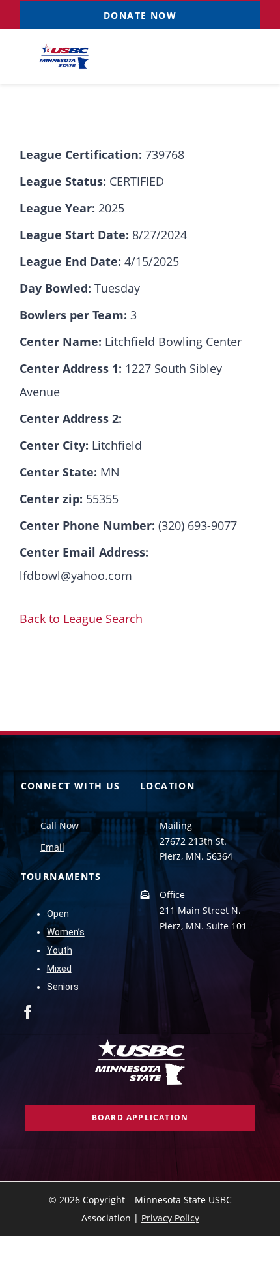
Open (58, 914)
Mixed (59, 968)
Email (52, 847)
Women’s (66, 932)
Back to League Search (81, 618)
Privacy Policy (170, 1218)
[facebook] (28, 1012)
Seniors (63, 987)
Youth (59, 950)
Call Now (59, 825)
